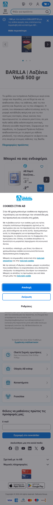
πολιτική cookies (27, 261)
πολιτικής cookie (24, 276)
